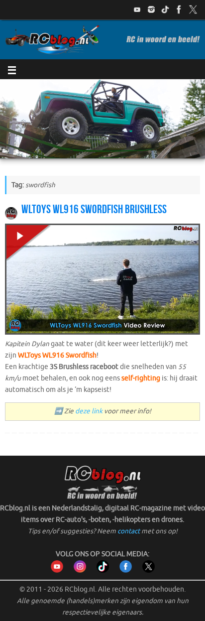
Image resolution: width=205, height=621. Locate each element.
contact (128, 531)
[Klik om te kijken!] (102, 281)
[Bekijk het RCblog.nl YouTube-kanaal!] (57, 570)
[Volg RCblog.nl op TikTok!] (103, 570)
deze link (88, 411)
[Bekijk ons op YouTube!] (137, 9)
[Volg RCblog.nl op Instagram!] (80, 570)
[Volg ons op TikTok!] (165, 9)
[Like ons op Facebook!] (179, 9)
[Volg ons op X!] (193, 9)
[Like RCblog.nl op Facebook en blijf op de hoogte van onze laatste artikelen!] (125, 570)
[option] (102, 119)
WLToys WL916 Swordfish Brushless (94, 209)
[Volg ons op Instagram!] (151, 9)
